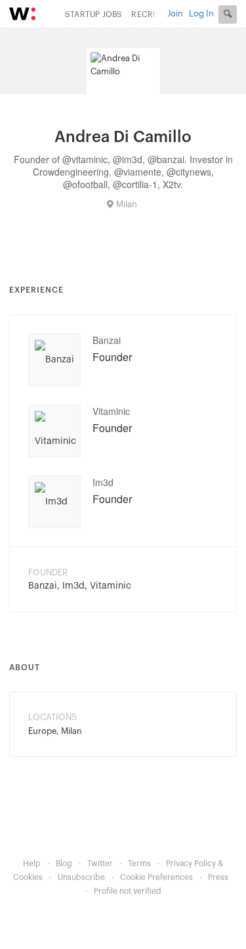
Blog (64, 863)
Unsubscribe (81, 877)
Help (32, 863)
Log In (201, 13)
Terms (139, 863)
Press (218, 877)
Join (175, 13)
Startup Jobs (93, 14)
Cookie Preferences (156, 877)
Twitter (100, 863)
